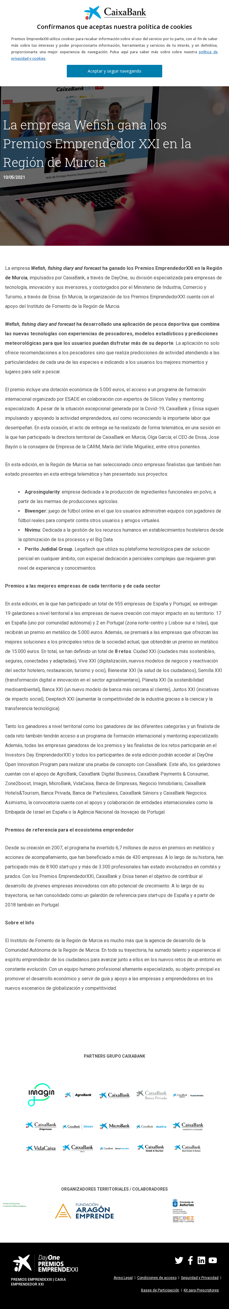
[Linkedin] (201, 1260)
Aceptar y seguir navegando (114, 71)
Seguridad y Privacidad (200, 1278)
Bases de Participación (160, 1290)
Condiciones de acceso (157, 1278)
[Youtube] (213, 1260)
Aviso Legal (123, 1278)
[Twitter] (179, 1260)
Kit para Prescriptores (201, 1290)
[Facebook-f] (190, 1260)
